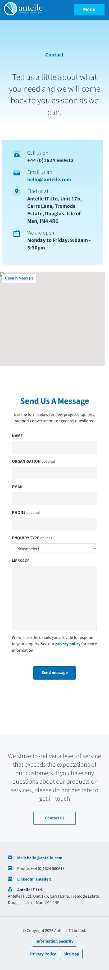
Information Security (54, 941)
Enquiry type (32, 538)
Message (21, 561)
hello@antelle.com (49, 179)
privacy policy (67, 644)
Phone (26, 512)
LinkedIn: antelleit (34, 879)
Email (17, 487)
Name (17, 436)
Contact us (54, 818)
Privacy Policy (43, 954)
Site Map (71, 954)
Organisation (33, 461)
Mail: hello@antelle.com (39, 858)
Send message (55, 673)
